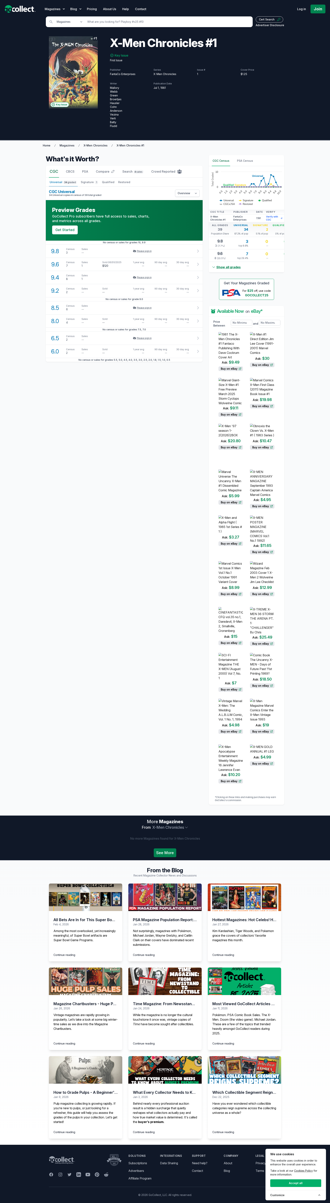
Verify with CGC (272, 218)
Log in (301, 9)
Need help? (199, 1163)
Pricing (92, 9)
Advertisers (136, 1171)
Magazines (67, 145)
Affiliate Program (139, 1178)
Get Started (64, 230)
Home (46, 145)
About (228, 1163)
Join (318, 9)
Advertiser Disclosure (270, 25)
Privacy (261, 1163)
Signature (89, 182)
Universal (63, 182)
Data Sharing (169, 1163)
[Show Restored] (246, 204)
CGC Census (221, 160)
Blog (227, 1171)
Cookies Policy (303, 1170)
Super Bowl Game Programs (73, 940)
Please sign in (144, 251)
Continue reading (64, 954)
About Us (109, 9)
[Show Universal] (227, 200)
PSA (85, 171)
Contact (140, 9)
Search (132, 171)
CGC (54, 171)
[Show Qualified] (265, 200)
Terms (260, 1171)
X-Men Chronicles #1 (130, 145)
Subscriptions (137, 1163)
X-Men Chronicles (96, 145)
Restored (124, 182)
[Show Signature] (246, 200)
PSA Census (245, 160)
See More (165, 853)
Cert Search (267, 19)
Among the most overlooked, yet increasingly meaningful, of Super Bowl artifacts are (84, 933)
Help (125, 9)
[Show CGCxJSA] (227, 204)
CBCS (70, 171)
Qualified (108, 182)
